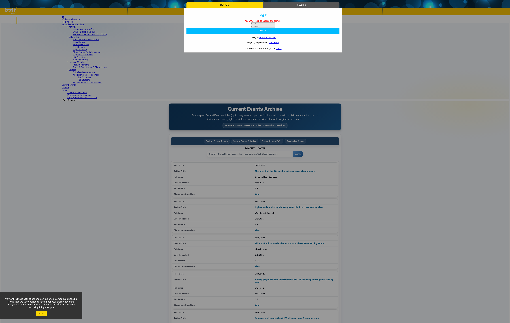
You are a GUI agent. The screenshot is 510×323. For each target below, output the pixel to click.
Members (224, 5)
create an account (267, 37)
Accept (41, 313)
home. (279, 48)
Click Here (274, 42)
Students (301, 5)
